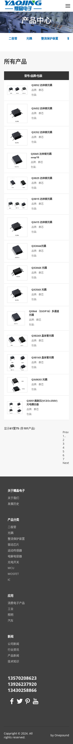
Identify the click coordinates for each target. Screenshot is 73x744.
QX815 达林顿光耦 (41, 199)
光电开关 (13, 562)
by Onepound (59, 735)
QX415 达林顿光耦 (41, 222)
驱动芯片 (13, 544)
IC (9, 580)
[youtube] (35, 701)
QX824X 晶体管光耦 (42, 335)
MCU (11, 568)
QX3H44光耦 (38, 246)
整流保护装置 (16, 539)
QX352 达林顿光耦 (41, 132)
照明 (10, 614)
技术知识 (13, 661)
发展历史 (13, 504)
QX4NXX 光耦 (39, 379)
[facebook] (11, 701)
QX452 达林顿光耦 (41, 108)
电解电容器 (15, 556)
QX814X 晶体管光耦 (42, 357)
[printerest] (27, 701)
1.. (64, 436)
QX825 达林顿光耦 (41, 178)
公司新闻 (13, 644)
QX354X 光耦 (38, 289)
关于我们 (13, 498)
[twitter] (19, 701)
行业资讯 (13, 649)
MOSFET (13, 574)
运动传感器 (15, 550)
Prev (66, 432)
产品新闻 (13, 655)
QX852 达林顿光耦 (41, 85)
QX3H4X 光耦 (39, 268)
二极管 (12, 527)
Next (66, 463)
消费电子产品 (16, 603)
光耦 (10, 533)
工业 (10, 609)
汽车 (10, 620)
